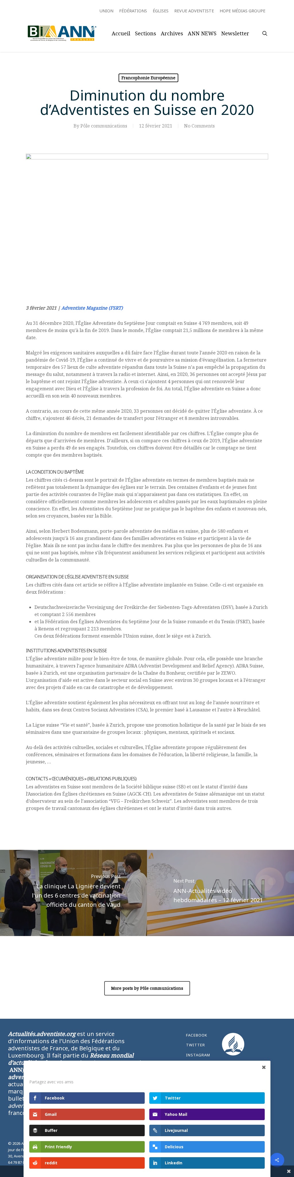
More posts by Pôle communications (147, 988)
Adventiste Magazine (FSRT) (92, 308)
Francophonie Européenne (148, 77)
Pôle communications (103, 126)
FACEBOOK (196, 1035)
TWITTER (195, 1044)
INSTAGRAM (198, 1055)
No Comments (199, 126)
